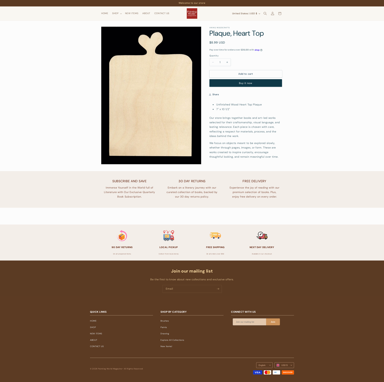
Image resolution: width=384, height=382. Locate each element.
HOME (93, 320)
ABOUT (93, 340)
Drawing (164, 333)
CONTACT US (97, 346)
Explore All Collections (172, 340)
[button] (116, 13)
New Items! (166, 346)
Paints (163, 327)
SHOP (93, 327)
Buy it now (245, 83)
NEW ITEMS (96, 333)
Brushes (164, 320)
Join (273, 322)
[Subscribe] (218, 289)
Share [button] (215, 94)
